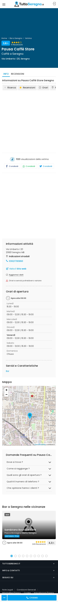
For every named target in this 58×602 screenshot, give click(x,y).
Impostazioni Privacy (44, 592)
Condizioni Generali (26, 589)
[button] (12, 556)
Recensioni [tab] (17, 73)
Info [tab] (6, 73)
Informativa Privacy (11, 592)
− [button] (6, 394)
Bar (7, 371)
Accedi (54, 4)
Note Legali (7, 589)
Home (4, 38)
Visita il (17, 268)
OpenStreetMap (40, 444)
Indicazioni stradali (19, 256)
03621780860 (16, 261)
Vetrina (28, 38)
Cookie (27, 592)
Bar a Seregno (16, 38)
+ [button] (6, 390)
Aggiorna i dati (16, 274)
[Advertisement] (29, 121)
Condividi (13, 166)
